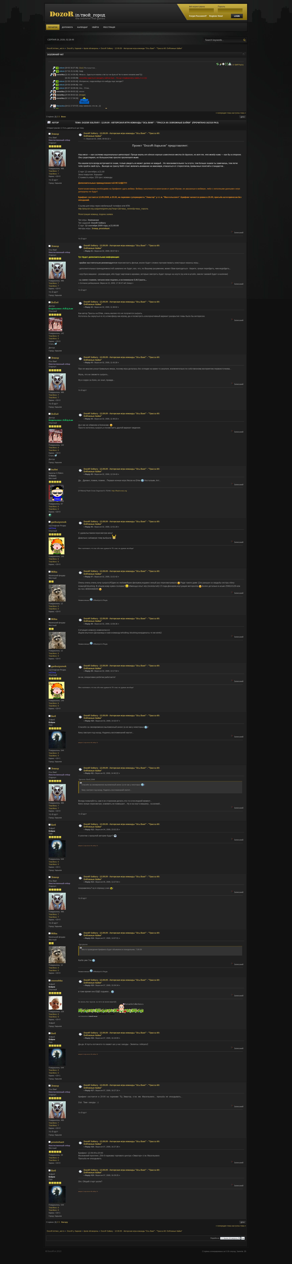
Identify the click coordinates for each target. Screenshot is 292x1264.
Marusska (60, 106)
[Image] (82, 95)
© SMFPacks (238, 65)
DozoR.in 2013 (54, 1251)
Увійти (95, 27)
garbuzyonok (58, 522)
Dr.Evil (54, 302)
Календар (82, 27)
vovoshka (60, 75)
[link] (81, 68)
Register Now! (216, 16)
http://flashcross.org (119, 491)
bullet (54, 469)
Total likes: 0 (54, 336)
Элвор (55, 134)
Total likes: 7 (54, 171)
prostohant (104, 228)
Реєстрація (109, 27)
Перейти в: (215, 1238)
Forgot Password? (198, 16)
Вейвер (139, 189)
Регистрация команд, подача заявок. (95, 214)
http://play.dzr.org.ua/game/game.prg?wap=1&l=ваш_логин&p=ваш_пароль (113, 209)
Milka (54, 571)
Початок (52, 27)
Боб (53, 716)
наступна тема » (239, 113)
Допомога (67, 27)
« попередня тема (223, 113)
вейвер (131, 189)
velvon (61, 68)
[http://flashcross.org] (50, 516)
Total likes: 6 (54, 559)
